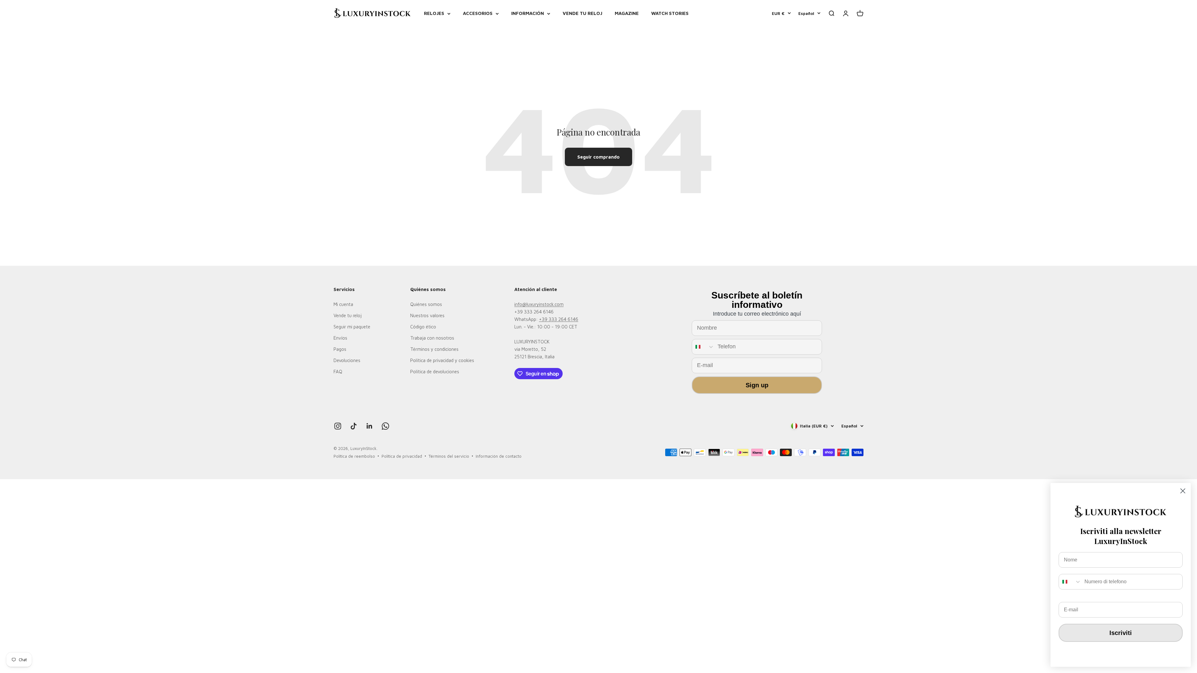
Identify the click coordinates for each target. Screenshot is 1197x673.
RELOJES (434, 13)
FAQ (338, 371)
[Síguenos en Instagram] (338, 426)
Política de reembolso (354, 456)
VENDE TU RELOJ (582, 13)
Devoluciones (347, 360)
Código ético (423, 326)
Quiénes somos (426, 304)
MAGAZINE (627, 13)
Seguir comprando (598, 157)
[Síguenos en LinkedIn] (369, 426)
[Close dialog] (1182, 490)
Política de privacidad (402, 456)
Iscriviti (1120, 632)
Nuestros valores (427, 315)
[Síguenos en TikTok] (353, 426)
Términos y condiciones (434, 349)
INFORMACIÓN (527, 13)
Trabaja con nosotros (432, 338)
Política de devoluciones (434, 371)
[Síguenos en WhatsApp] (385, 426)
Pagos (340, 349)
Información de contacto (499, 456)
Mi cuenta (343, 304)
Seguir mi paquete (352, 326)
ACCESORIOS (478, 13)
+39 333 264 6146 (558, 319)
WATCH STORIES (670, 13)
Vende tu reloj (348, 315)
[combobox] (703, 346)
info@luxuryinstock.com (539, 304)
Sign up (757, 385)
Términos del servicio (449, 456)
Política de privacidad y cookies (442, 360)
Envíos (340, 338)
